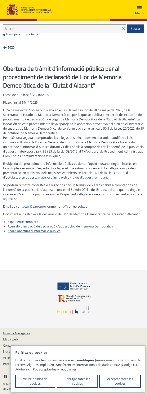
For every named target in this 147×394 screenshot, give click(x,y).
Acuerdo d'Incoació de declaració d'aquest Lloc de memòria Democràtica (60, 226)
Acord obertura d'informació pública (34, 231)
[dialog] (78, 368)
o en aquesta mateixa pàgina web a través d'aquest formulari (63, 177)
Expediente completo (23, 222)
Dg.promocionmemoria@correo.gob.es (58, 206)
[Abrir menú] (139, 9)
